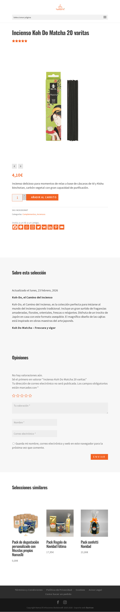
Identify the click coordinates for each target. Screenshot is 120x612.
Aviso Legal (95, 589)
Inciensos (41, 214)
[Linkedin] (50, 227)
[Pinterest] (56, 227)
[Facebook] (15, 227)
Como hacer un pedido (58, 594)
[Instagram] (32, 227)
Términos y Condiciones (29, 589)
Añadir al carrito (44, 197)
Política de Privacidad (59, 589)
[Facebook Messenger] (20, 227)
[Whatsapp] (26, 227)
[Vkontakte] (44, 227)
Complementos (29, 214)
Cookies (80, 589)
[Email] (61, 227)
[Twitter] (38, 227)
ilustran (90, 607)
